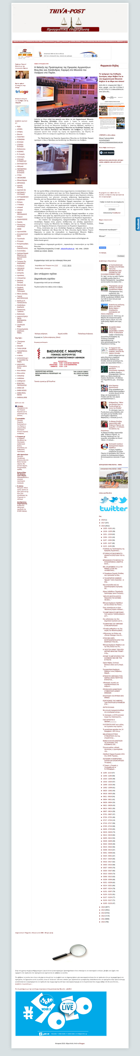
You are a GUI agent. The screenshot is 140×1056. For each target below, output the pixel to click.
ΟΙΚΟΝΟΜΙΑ (21, 178)
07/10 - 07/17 (107, 823)
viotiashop (20, 376)
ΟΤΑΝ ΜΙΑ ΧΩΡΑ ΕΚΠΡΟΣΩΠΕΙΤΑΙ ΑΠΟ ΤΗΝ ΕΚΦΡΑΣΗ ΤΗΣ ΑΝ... (113, 640)
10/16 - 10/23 (107, 782)
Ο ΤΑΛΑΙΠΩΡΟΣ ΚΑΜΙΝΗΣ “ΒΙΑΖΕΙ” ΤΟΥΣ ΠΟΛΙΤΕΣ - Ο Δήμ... (113, 580)
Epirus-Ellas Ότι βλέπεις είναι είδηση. (21, 474)
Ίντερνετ (20, 217)
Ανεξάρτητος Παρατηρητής (22, 502)
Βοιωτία (65, 41)
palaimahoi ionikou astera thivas (22, 366)
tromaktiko (21, 418)
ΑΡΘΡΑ (19, 129)
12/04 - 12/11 (107, 537)
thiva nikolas (21, 370)
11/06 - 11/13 (107, 773)
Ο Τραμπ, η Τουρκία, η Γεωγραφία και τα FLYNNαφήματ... (110, 767)
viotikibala (20, 378)
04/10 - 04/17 (107, 862)
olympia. (20, 406)
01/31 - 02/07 (107, 891)
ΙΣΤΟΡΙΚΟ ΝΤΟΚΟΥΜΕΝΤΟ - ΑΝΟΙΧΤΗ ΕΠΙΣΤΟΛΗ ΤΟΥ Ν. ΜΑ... (114, 555)
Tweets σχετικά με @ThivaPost (44, 381)
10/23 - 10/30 (107, 779)
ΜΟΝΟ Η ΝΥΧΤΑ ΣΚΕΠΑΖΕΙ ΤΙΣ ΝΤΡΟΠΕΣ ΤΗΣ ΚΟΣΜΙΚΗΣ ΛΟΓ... (112, 742)
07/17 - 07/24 (107, 820)
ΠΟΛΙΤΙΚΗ (20, 137)
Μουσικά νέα (21, 285)
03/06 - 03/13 (107, 876)
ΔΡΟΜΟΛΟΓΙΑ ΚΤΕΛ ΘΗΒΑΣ (34, 41)
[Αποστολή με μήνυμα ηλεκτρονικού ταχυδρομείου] (63, 266)
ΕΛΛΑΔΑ (20, 142)
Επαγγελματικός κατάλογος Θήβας (22, 330)
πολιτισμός (47, 268)
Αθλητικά (20, 166)
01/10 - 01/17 (107, 900)
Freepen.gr (21, 436)
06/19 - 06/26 (107, 832)
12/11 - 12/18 (107, 534)
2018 (103, 520)
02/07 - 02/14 (107, 888)
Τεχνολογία (21, 238)
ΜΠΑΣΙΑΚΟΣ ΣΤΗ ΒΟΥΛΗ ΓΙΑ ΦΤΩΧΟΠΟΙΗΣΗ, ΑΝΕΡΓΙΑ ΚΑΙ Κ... (113, 562)
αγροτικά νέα (21, 190)
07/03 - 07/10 (107, 826)
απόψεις (20, 132)
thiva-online (21, 373)
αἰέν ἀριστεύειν (22, 454)
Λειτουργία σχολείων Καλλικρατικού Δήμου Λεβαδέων (116, 445)
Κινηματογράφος (22, 244)
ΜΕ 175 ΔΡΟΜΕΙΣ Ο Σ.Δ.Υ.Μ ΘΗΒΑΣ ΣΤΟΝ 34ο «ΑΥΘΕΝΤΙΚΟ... (112, 568)
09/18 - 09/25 (107, 793)
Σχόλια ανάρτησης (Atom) (51, 337)
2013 (103, 913)
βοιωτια (19, 134)
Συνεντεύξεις (21, 251)
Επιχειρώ (20, 241)
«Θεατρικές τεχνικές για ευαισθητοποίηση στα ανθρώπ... (111, 684)
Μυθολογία (21, 314)
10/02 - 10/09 (107, 787)
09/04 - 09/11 (107, 799)
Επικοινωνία (49, 41)
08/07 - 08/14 (107, 811)
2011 (103, 919)
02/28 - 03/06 (107, 879)
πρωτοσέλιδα (21, 231)
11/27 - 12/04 (107, 540)
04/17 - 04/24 (107, 859)
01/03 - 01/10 (107, 903)
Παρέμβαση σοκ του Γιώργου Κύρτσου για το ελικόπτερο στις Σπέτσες (22, 411)
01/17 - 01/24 (107, 897)
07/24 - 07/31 (107, 817)
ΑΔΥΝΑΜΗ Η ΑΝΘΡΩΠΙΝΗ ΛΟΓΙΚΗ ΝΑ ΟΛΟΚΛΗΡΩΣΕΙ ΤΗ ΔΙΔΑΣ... (113, 760)
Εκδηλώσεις (21, 149)
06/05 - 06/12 (107, 838)
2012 (103, 916)
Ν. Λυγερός (21, 154)
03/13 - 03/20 (107, 873)
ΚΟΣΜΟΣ (20, 151)
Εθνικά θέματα (22, 180)
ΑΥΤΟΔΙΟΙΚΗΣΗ (22, 197)
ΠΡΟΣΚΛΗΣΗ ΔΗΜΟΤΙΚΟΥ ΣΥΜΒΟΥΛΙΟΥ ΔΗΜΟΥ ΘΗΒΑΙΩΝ (112, 691)
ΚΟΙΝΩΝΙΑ (21, 139)
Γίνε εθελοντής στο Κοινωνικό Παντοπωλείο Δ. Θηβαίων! (103, 41)
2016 (103, 526)
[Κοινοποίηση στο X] (67, 266)
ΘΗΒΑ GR (20, 388)
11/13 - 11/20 (107, 546)
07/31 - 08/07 (107, 814)
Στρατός (19, 222)
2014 (103, 910)
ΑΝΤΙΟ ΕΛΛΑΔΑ (108, 707)
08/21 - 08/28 (107, 805)
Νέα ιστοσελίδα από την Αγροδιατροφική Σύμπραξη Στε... (112, 586)
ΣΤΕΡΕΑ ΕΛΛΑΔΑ (76, 41)
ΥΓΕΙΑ (19, 175)
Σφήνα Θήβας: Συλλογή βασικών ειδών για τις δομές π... (113, 664)
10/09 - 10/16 (107, 784)
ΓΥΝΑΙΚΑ (20, 204)
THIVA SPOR (21, 348)
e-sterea (20, 355)
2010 (103, 922)
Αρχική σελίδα (19, 41)
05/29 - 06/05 (107, 841)
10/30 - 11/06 (107, 776)
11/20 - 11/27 (107, 543)
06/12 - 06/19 (107, 835)
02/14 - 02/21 (107, 885)
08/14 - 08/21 (107, 808)
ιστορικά (20, 207)
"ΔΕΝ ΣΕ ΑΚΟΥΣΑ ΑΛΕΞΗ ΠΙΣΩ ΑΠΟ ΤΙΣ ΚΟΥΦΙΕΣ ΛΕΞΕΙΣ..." (112, 598)
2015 (103, 907)
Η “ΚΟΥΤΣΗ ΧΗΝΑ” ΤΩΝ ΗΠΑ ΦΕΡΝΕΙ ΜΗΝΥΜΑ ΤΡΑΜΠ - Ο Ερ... (113, 651)
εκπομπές (20, 273)
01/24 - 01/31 (107, 894)
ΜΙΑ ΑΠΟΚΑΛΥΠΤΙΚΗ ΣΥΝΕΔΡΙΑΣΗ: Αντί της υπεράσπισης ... (111, 736)
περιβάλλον (21, 199)
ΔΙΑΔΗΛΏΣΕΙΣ (22, 219)
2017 (103, 523)
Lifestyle (20, 210)
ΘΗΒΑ (58, 41)
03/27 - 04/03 (107, 867)
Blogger (81, 1043)
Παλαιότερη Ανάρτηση (85, 334)
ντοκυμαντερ (21, 278)
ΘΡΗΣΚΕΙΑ (21, 183)
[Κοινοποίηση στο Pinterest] (70, 266)
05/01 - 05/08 (107, 853)
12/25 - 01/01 (107, 528)
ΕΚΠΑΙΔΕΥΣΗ (22, 164)
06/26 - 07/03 (107, 829)
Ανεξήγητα (20, 266)
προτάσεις (20, 275)
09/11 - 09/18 (107, 796)
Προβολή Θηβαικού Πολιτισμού (21, 289)
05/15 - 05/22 (107, 847)
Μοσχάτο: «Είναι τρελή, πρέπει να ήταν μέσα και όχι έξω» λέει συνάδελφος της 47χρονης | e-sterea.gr (22, 493)
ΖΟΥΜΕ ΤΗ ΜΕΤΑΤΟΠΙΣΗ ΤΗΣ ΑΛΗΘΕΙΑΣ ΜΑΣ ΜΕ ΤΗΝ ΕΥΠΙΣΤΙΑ (113, 658)
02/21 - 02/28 (107, 882)
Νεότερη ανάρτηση (41, 334)
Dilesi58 (20, 346)
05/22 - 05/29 (107, 844)
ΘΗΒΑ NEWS (21, 390)
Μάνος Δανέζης (22, 294)
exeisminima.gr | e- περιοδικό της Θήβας (22, 359)
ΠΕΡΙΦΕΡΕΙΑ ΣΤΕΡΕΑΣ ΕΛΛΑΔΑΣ (21, 170)
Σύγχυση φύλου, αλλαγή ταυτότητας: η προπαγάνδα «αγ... (112, 749)
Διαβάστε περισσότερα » (23, 984)
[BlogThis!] (65, 266)
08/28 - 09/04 (107, 802)
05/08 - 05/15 (107, 850)
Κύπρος (20, 202)
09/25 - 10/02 (107, 790)
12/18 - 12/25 (107, 531)
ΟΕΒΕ (19, 229)
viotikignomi (21, 381)
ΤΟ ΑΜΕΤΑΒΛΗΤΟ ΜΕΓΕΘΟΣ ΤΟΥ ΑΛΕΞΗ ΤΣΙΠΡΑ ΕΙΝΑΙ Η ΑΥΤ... (113, 614)
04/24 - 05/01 (107, 856)
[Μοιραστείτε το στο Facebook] (69, 266)
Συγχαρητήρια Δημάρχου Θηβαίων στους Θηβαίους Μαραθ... (112, 671)
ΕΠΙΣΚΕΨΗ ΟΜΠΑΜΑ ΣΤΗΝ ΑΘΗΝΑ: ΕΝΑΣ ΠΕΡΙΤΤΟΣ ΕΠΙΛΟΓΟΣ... (113, 678)
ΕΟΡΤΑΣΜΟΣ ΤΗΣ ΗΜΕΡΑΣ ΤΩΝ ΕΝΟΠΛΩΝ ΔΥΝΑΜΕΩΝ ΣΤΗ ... (114, 702)
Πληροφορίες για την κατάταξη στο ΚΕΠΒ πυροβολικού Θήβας (116, 287)
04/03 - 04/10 (107, 865)
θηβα (41, 268)
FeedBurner (116, 213)
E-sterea (20, 486)
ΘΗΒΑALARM (22, 397)
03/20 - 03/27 (107, 871)
